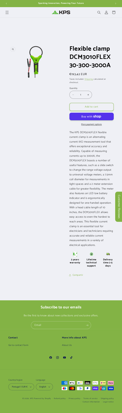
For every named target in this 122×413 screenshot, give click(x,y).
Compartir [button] (78, 275)
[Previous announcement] (6, 3)
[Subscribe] (87, 325)
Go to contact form (18, 345)
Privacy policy (74, 398)
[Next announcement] (115, 3)
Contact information (91, 401)
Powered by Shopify (42, 398)
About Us (67, 345)
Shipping (89, 79)
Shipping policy (107, 398)
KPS (31, 398)
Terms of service (90, 398)
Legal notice (108, 401)
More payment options (91, 124)
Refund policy (60, 398)
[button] (7, 12)
